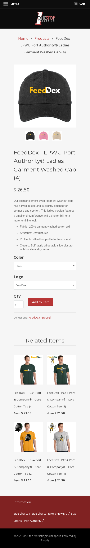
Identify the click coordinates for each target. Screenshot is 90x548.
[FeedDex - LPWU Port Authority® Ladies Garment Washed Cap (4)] (45, 96)
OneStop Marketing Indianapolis (42, 536)
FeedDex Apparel (40, 317)
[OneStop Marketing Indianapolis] (45, 18)
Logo (18, 276)
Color (19, 257)
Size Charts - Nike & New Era (49, 513)
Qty (17, 296)
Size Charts (21, 513)
